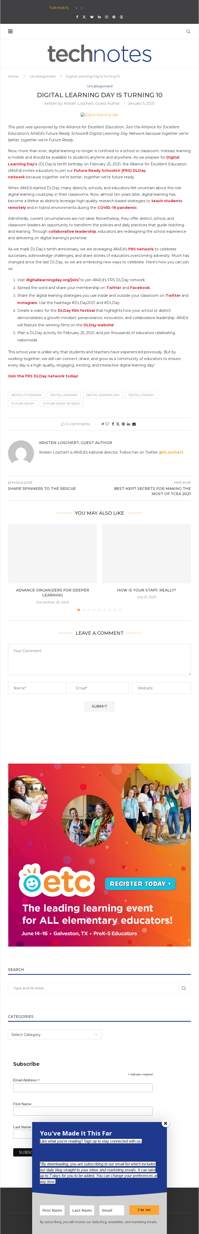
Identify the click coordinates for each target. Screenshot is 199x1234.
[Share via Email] (134, 424)
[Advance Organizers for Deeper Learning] (52, 553)
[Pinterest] (113, 17)
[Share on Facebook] (113, 424)
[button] (76, 8)
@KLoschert (171, 452)
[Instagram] (106, 17)
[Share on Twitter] (118, 424)
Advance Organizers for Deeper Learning (52, 593)
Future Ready (22, 403)
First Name (22, 1104)
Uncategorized (42, 76)
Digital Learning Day (103, 395)
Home (13, 76)
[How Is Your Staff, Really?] (146, 553)
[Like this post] (107, 424)
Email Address (26, 1080)
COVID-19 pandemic (117, 207)
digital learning (64, 395)
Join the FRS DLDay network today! (43, 376)
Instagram (27, 302)
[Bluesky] (92, 17)
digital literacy (141, 395)
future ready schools (61, 403)
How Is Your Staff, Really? (146, 590)
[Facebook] (77, 17)
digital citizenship (26, 395)
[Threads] (121, 17)
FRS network (141, 249)
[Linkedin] (99, 17)
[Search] (188, 31)
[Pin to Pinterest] (123, 424)
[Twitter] (84, 17)
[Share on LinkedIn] (128, 424)
